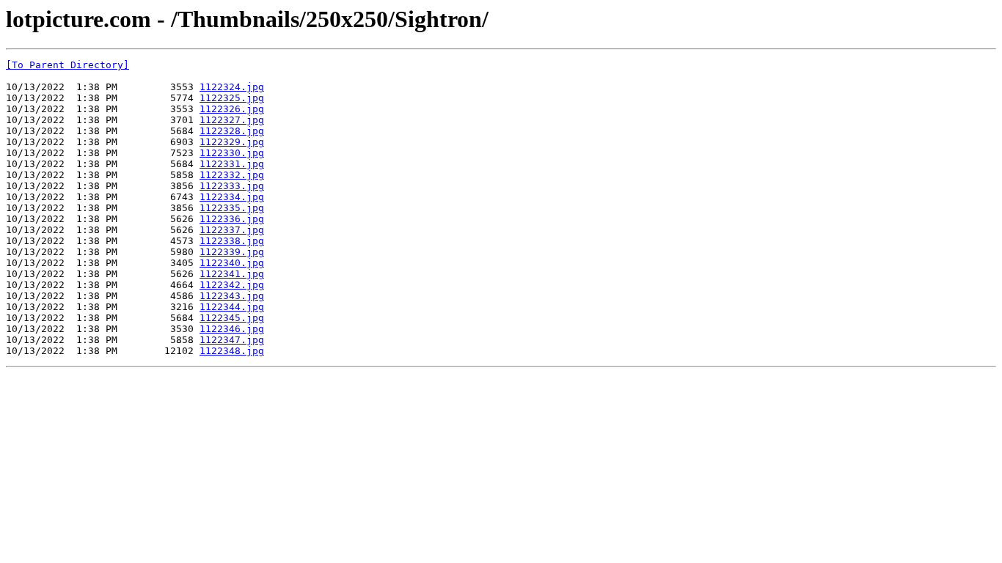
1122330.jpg (232, 152)
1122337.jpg (232, 229)
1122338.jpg (232, 240)
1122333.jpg (232, 185)
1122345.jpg (232, 317)
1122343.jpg (232, 295)
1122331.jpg (232, 163)
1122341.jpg (232, 273)
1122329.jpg (232, 141)
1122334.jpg (232, 196)
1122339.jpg (232, 251)
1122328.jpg (232, 130)
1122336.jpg (232, 218)
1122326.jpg (232, 108)
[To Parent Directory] (67, 64)
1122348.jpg (232, 350)
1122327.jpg (232, 119)
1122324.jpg (232, 86)
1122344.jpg (232, 306)
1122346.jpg (232, 328)
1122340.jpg (232, 262)
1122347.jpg (232, 339)
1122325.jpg (232, 97)
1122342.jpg (232, 284)
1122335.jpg (232, 207)
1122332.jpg (232, 174)
